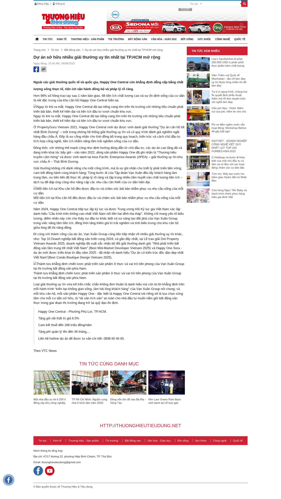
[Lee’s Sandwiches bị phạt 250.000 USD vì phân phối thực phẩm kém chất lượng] (198, 64)
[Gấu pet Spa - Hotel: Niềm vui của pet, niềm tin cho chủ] (198, 113)
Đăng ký (60, 4)
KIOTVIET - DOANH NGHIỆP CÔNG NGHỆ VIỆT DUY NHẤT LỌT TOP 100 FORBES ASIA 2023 (229, 146)
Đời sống (187, 39)
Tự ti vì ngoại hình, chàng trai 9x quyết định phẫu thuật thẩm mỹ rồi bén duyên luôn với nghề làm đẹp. (229, 96)
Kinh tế (62, 39)
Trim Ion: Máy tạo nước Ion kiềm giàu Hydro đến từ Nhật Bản (229, 177)
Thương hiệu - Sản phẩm (87, 39)
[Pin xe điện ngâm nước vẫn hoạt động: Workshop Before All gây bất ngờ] (198, 130)
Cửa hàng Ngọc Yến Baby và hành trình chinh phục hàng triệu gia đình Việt (229, 194)
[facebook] (38, 470)
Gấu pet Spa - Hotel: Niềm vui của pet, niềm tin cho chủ (229, 110)
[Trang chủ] (37, 39)
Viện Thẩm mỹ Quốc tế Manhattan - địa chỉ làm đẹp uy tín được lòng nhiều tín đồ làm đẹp (229, 80)
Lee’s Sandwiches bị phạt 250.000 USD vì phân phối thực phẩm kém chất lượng (228, 62)
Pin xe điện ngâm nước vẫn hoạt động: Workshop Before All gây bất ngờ (229, 128)
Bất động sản (137, 39)
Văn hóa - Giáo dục (164, 39)
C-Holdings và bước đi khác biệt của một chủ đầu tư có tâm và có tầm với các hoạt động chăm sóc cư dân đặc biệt (228, 163)
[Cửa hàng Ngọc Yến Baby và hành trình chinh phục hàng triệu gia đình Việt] (198, 195)
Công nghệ (222, 39)
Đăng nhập (43, 4)
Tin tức (48, 39)
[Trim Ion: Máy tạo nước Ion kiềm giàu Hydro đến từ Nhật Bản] (198, 179)
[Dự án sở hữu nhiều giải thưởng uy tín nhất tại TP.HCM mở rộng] (63, 20)
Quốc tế (239, 39)
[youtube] (49, 470)
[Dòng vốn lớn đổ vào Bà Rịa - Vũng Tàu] (128, 383)
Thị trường (116, 39)
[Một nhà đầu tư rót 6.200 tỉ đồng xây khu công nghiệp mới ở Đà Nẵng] (51, 383)
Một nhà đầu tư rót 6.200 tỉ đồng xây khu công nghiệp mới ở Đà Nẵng (49, 403)
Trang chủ (39, 49)
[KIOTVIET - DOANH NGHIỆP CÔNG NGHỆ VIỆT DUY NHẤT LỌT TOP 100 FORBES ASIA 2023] (198, 146)
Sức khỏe (204, 39)
